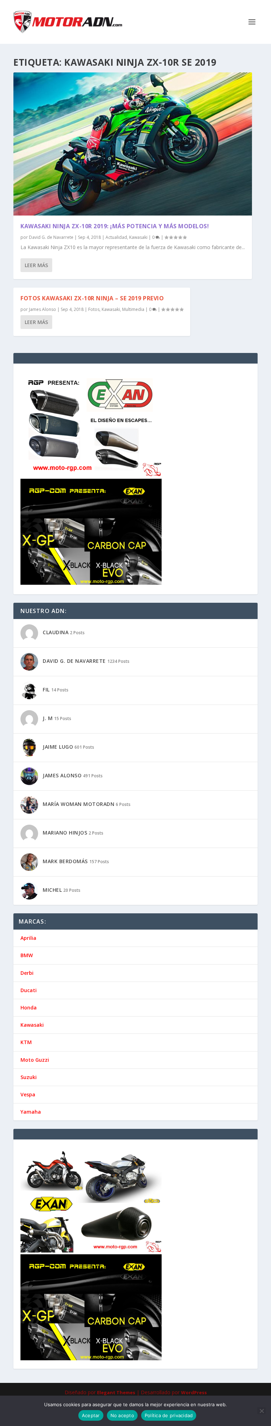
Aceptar (91, 1415)
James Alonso (42, 309)
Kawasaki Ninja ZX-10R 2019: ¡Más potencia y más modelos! (114, 226)
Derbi (27, 973)
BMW (26, 955)
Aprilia (28, 938)
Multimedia (133, 309)
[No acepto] (261, 1410)
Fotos (94, 309)
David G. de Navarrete (51, 237)
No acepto (122, 1415)
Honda (28, 1007)
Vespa (27, 1094)
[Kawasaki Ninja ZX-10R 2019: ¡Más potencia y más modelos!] (132, 144)
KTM (26, 1042)
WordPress (194, 1392)
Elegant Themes (116, 1392)
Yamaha (30, 1111)
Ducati (28, 990)
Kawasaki (138, 237)
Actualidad (116, 237)
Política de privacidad (169, 1415)
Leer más (36, 265)
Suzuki (28, 1077)
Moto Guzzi (34, 1059)
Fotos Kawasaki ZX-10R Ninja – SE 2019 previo (92, 298)
